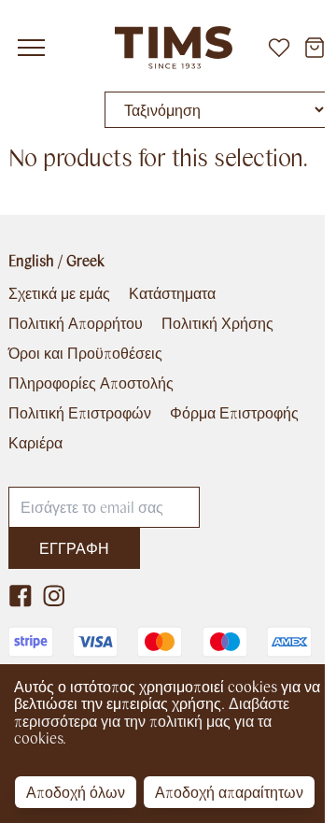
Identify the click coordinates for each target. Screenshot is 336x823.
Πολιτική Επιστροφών (79, 412)
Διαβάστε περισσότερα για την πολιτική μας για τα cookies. (151, 720)
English (31, 260)
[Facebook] (20, 596)
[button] (30, 47)
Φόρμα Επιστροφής (234, 412)
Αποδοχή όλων (75, 792)
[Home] (168, 48)
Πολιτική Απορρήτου (75, 323)
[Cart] (314, 47)
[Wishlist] (279, 47)
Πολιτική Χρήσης (217, 323)
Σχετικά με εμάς (59, 293)
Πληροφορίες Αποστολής (91, 383)
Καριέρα (35, 442)
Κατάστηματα (172, 293)
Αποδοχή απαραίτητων (229, 792)
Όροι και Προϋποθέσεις (85, 353)
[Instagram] (54, 596)
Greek (85, 260)
